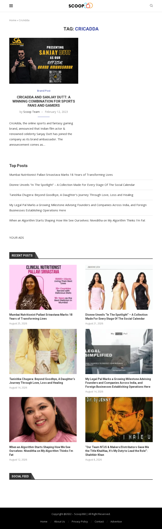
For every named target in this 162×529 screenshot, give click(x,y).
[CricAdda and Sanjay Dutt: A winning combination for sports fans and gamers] (43, 61)
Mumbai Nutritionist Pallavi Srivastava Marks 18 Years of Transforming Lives (61, 175)
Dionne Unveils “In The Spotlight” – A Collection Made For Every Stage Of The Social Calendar (72, 185)
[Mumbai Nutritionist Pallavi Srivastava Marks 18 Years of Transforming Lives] (43, 287)
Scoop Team (31, 112)
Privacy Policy (80, 521)
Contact (99, 521)
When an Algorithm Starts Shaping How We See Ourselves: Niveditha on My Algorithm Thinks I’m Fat (77, 220)
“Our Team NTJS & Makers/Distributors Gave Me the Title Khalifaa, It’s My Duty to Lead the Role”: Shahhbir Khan (117, 450)
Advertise (116, 521)
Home (12, 20)
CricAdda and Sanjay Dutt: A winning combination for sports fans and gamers (43, 101)
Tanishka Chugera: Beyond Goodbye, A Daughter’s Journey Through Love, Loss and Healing (71, 195)
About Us (59, 521)
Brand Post (43, 90)
